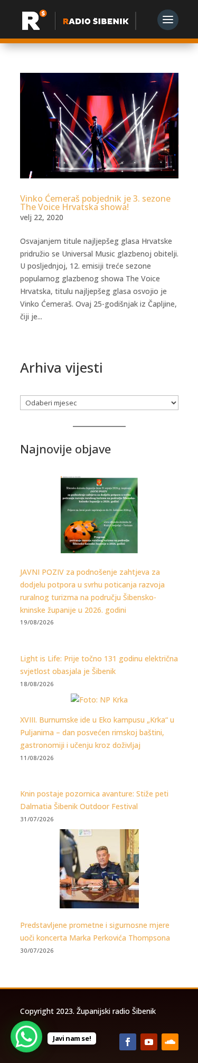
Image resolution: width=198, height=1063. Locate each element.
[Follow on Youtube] (148, 1041)
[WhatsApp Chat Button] (26, 1036)
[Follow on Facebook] (127, 1041)
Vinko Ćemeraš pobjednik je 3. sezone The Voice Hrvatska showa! (95, 203)
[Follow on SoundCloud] (170, 1041)
